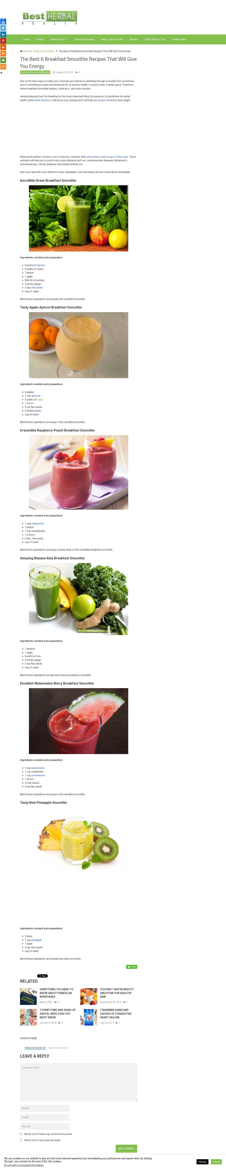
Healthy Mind (179, 39)
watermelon (37, 767)
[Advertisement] (80, 129)
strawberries (38, 775)
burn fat (105, 100)
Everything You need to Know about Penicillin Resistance (56, 993)
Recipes (134, 39)
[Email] (3, 60)
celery (40, 399)
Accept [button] (216, 1162)
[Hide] (1, 73)
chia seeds (37, 287)
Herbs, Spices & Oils (112, 39)
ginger (38, 410)
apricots (35, 395)
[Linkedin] (3, 34)
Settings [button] (202, 1162)
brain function (42, 100)
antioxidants (93, 156)
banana (31, 534)
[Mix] (3, 54)
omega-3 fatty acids (117, 156)
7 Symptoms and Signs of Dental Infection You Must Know (58, 1013)
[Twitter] (3, 28)
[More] (3, 67)
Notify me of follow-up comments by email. (48, 1134)
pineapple (36, 940)
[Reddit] (3, 47)
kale (39, 656)
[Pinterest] (3, 41)
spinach (41, 265)
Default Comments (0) (35, 1048)
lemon (30, 403)
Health (40, 39)
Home (26, 39)
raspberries (37, 523)
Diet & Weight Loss (155, 39)
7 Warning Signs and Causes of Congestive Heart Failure (115, 1013)
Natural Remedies (84, 39)
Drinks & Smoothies (31, 72)
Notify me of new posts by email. (42, 1140)
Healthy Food (57, 39)
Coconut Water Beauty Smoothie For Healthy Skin (117, 993)
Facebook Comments (58, 1048)
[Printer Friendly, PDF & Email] (131, 966)
